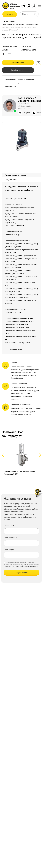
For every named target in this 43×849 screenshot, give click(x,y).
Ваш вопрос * (10, 549)
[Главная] (11, 5)
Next (39, 455)
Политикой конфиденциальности (27, 566)
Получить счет (18, 63)
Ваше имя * (9, 526)
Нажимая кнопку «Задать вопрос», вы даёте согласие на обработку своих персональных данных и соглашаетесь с (21, 564)
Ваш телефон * (11, 538)
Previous (4, 455)
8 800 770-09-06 (24, 109)
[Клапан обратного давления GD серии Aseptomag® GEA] (21, 459)
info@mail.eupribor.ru (26, 106)
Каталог (9, 14)
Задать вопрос (22, 573)
